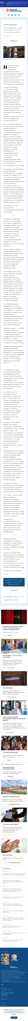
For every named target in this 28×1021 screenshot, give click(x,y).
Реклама (3, 1005)
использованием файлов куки (13, 1011)
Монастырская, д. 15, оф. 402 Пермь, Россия (7, 994)
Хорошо (14, 1017)
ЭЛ (18, 977)
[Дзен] (8, 15)
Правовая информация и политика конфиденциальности (13, 981)
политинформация (8, 599)
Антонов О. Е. (12, 992)
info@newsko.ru (4, 999)
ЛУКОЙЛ (16, 599)
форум (22, 596)
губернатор (16, 596)
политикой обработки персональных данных (14, 1013)
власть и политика (8, 596)
